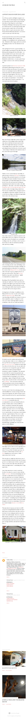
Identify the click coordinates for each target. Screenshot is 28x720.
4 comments (8, 704)
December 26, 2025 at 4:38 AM (13, 595)
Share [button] (3, 552)
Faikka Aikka (10, 559)
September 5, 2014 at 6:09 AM (19, 559)
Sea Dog (20, 273)
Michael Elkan (18, 715)
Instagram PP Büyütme (12, 599)
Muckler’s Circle (16, 502)
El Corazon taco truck (9, 364)
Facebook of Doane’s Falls (19, 65)
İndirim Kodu (10, 601)
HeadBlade (6, 381)
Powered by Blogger (15, 713)
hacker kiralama (10, 583)
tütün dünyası (10, 586)
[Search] (25, 2)
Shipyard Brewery (15, 270)
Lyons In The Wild (8, 5)
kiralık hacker (10, 584)
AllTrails (17, 175)
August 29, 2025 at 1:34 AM (19, 580)
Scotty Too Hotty (9, 668)
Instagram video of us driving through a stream (13, 187)
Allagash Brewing (10, 295)
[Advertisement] (14, 637)
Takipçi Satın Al (10, 598)
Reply (8, 577)
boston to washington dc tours (15, 567)
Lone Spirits (8, 474)
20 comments (9, 670)
